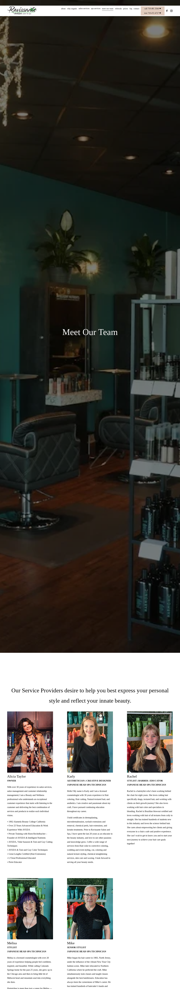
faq (131, 8)
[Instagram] (171, 10)
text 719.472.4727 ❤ (152, 13)
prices (125, 8)
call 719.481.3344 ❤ (152, 8)
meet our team (107, 8)
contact (136, 8)
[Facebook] (167, 10)
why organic (72, 8)
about (63, 8)
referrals (118, 8)
